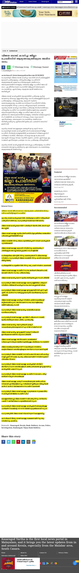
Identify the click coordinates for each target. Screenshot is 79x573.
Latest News (33, 2)
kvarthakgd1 (7, 71)
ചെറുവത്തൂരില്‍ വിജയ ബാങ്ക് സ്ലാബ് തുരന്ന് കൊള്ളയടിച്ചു (22, 413)
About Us (23, 553)
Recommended (60, 207)
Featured (58, 172)
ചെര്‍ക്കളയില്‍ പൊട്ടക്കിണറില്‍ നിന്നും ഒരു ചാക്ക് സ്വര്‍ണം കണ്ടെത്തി (26, 265)
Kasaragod (45, 2)
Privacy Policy (63, 553)
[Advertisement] (39, 35)
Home (22, 2)
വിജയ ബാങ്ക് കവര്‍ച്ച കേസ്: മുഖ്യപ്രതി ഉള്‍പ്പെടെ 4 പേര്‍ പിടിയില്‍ (25, 278)
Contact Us (43, 553)
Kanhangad (13, 51)
